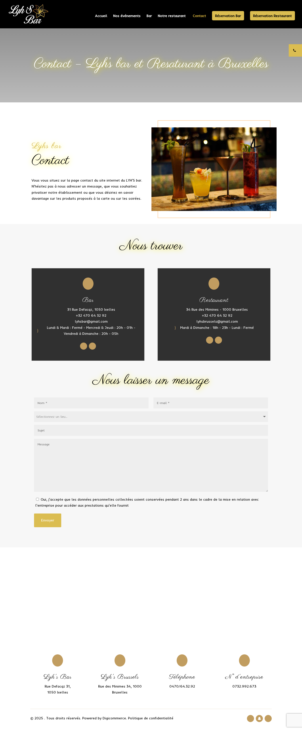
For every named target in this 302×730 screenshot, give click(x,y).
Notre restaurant (172, 16)
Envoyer (47, 520)
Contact (199, 16)
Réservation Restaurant (272, 15)
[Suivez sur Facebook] (83, 346)
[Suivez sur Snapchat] (259, 718)
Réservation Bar (228, 15)
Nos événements (127, 16)
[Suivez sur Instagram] (92, 346)
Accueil (101, 16)
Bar (149, 16)
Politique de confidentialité (150, 718)
